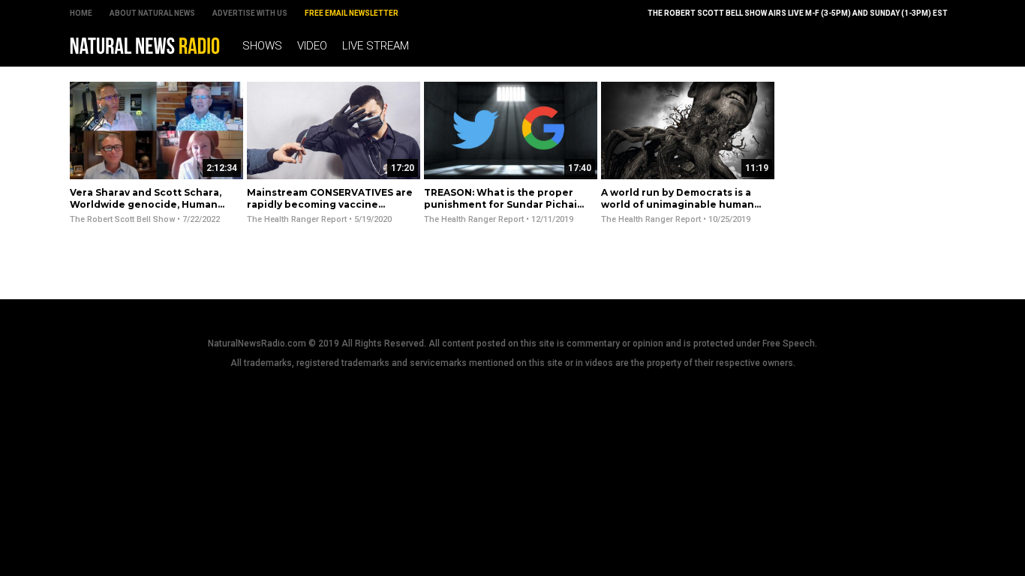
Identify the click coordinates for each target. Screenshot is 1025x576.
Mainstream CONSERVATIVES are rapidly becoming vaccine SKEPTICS (330, 204)
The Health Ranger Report (297, 219)
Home (81, 13)
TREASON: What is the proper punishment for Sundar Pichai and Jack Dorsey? (500, 204)
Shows (262, 45)
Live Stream (375, 45)
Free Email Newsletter (351, 13)
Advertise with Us (249, 13)
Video (312, 45)
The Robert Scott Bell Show (122, 219)
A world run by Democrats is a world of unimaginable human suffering (677, 204)
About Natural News (152, 13)
